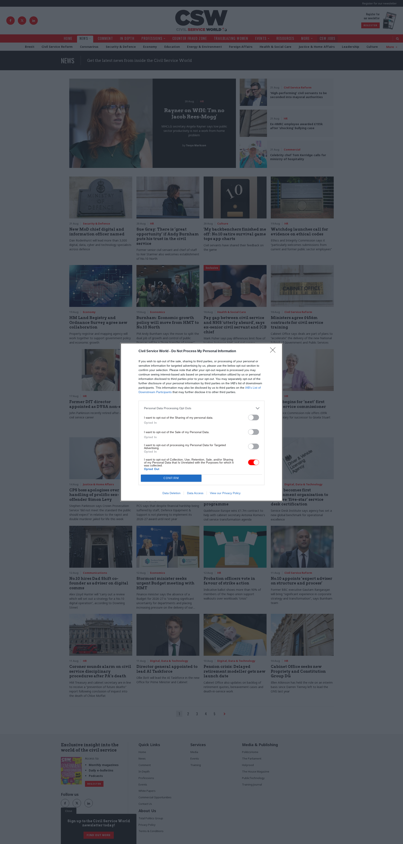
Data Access (195, 493)
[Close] (274, 351)
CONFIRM (171, 478)
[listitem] (201, 408)
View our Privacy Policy (225, 493)
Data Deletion (171, 493)
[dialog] (201, 422)
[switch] (253, 417)
